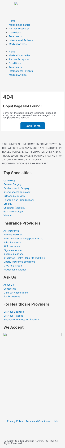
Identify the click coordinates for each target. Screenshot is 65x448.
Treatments (15, 36)
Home (12, 20)
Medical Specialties (19, 24)
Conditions (15, 32)
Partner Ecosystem (19, 28)
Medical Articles (18, 44)
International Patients (21, 40)
